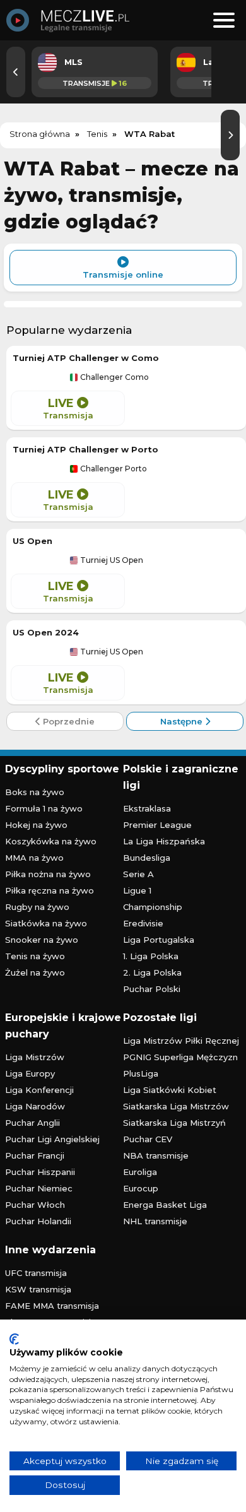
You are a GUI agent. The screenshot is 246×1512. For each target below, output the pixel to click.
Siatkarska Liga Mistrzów (176, 1106)
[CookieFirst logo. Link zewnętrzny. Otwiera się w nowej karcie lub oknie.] (14, 1339)
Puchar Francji (34, 1155)
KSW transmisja (38, 1289)
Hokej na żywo (36, 825)
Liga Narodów (35, 1106)
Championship (152, 907)
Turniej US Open (110, 560)
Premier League (157, 825)
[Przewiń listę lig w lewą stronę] (15, 72)
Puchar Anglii (32, 1123)
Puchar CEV (147, 1139)
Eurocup (140, 1188)
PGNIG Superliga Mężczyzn (180, 1057)
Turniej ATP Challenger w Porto (85, 449)
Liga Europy (30, 1073)
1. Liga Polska (151, 956)
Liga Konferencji (39, 1090)
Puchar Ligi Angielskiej (52, 1139)
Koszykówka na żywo (51, 841)
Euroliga (140, 1172)
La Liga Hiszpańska (164, 841)
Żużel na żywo (35, 972)
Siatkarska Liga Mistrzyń (174, 1123)
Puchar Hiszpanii (40, 1172)
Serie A (138, 874)
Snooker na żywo (41, 940)
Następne (182, 721)
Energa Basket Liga (165, 1205)
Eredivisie (143, 923)
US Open (32, 541)
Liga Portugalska (158, 940)
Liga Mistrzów (34, 1057)
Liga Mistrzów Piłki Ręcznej (181, 1041)
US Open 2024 (46, 632)
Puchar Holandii (38, 1221)
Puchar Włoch (35, 1205)
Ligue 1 (137, 890)
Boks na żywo (34, 792)
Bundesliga (146, 858)
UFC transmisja (36, 1273)
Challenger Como (113, 377)
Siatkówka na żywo (46, 923)
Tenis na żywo (35, 956)
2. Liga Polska (152, 972)
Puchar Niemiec (39, 1188)
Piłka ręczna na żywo (49, 890)
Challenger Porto (112, 468)
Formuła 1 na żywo (44, 808)
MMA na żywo (34, 858)
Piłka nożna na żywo (48, 874)
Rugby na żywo (37, 907)
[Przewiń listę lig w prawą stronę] (230, 135)
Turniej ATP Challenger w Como (86, 358)
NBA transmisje (156, 1155)
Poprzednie (67, 721)
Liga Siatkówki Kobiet (169, 1090)
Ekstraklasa (147, 808)
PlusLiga (140, 1073)
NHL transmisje (155, 1221)
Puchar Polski (151, 989)
